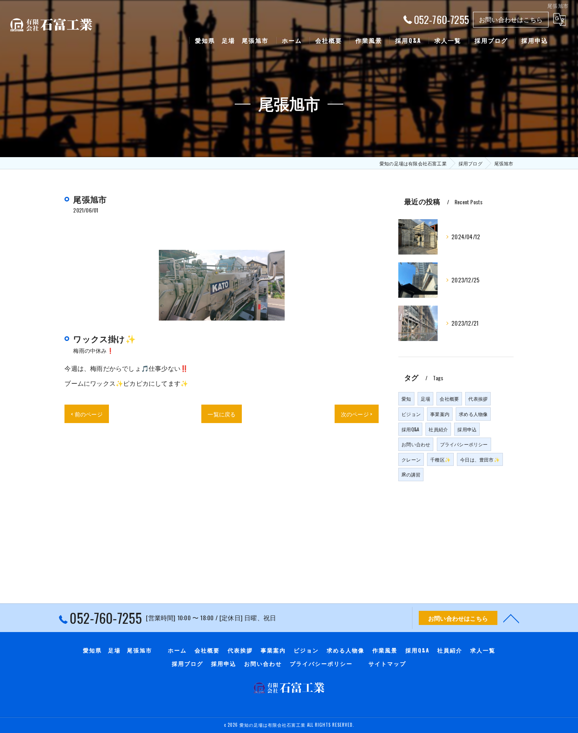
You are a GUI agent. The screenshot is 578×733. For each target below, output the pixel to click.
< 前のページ (86, 414)
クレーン (411, 459)
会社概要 (449, 398)
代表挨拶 (478, 398)
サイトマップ (387, 663)
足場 (425, 398)
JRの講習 (410, 474)
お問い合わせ (415, 444)
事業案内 (439, 413)
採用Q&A (410, 429)
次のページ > (356, 414)
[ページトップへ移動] (511, 618)
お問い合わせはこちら (511, 19)
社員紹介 (438, 429)
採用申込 (467, 429)
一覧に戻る (222, 414)
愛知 (406, 398)
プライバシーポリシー (464, 444)
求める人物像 (473, 413)
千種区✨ (440, 459)
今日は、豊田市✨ (480, 459)
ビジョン (411, 413)
